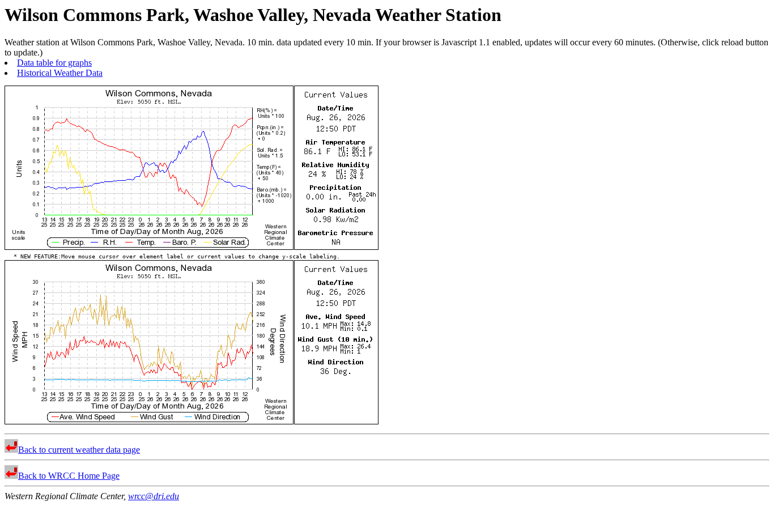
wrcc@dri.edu (153, 496)
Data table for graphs (54, 62)
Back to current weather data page (79, 449)
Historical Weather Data (60, 73)
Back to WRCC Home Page (69, 476)
